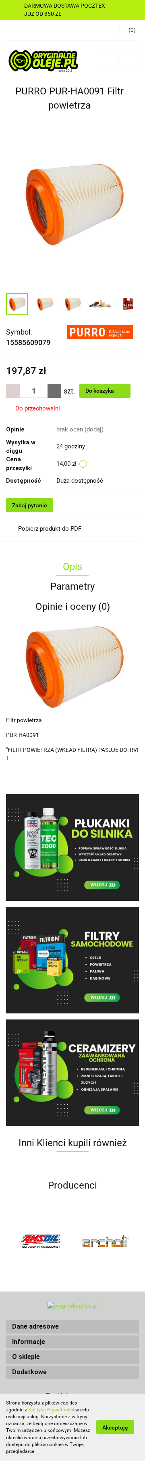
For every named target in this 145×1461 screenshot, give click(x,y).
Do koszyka (100, 390)
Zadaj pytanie (29, 505)
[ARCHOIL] (39, 1241)
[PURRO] (100, 332)
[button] (72, 1326)
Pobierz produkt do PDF (49, 528)
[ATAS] (105, 1241)
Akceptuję (115, 1427)
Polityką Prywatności (51, 1410)
